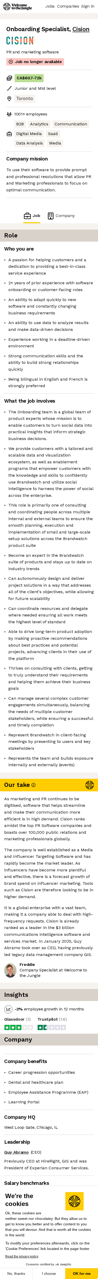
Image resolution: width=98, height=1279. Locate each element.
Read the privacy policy (21, 1256)
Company (65, 215)
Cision (80, 29)
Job (36, 215)
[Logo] (17, 6)
